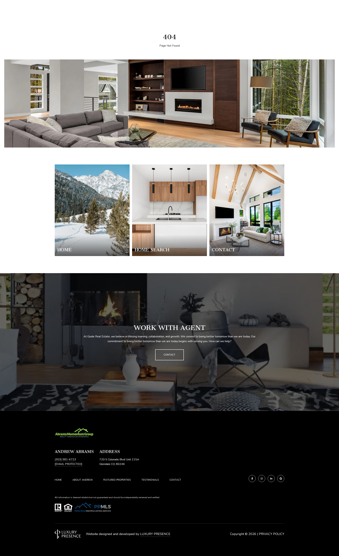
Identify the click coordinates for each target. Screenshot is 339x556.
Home (58, 480)
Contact (175, 480)
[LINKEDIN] (271, 478)
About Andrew (82, 480)
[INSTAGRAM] (261, 478)
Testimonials (150, 480)
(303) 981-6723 (65, 459)
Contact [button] (169, 354)
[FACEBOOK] (252, 478)
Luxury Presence (155, 534)
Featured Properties (117, 480)
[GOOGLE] (280, 478)
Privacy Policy (271, 534)
